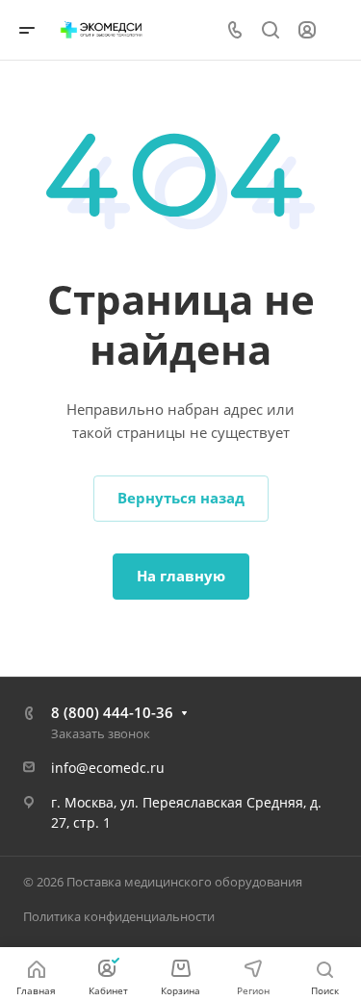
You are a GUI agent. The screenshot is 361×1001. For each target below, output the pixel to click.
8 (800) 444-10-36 (112, 712)
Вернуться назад (181, 497)
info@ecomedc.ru (108, 767)
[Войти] (307, 30)
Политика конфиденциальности (119, 916)
